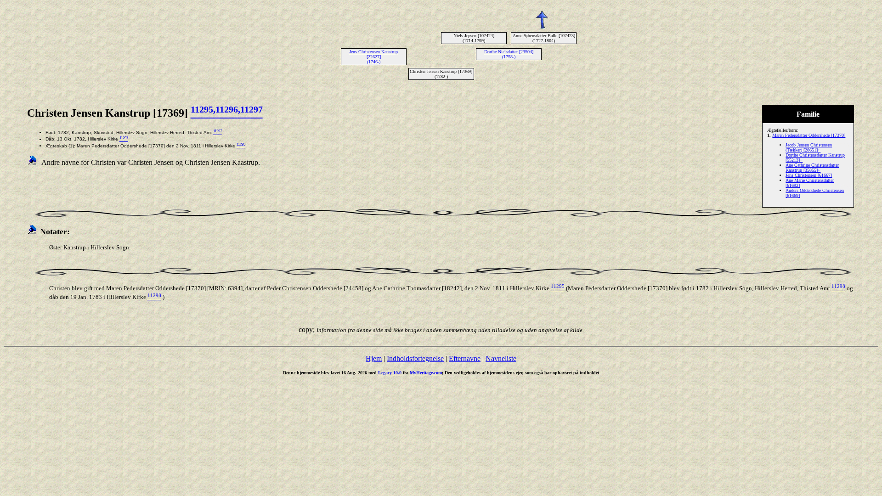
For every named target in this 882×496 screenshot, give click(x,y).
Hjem (374, 358)
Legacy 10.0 (389, 372)
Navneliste (501, 358)
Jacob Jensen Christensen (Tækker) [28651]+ (809, 147)
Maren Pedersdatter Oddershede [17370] (808, 135)
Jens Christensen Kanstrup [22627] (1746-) (373, 56)
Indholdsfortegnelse (415, 358)
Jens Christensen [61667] (809, 175)
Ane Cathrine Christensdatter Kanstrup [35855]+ (812, 168)
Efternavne (465, 358)
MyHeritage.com (426, 372)
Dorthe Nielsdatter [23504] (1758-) (508, 54)
